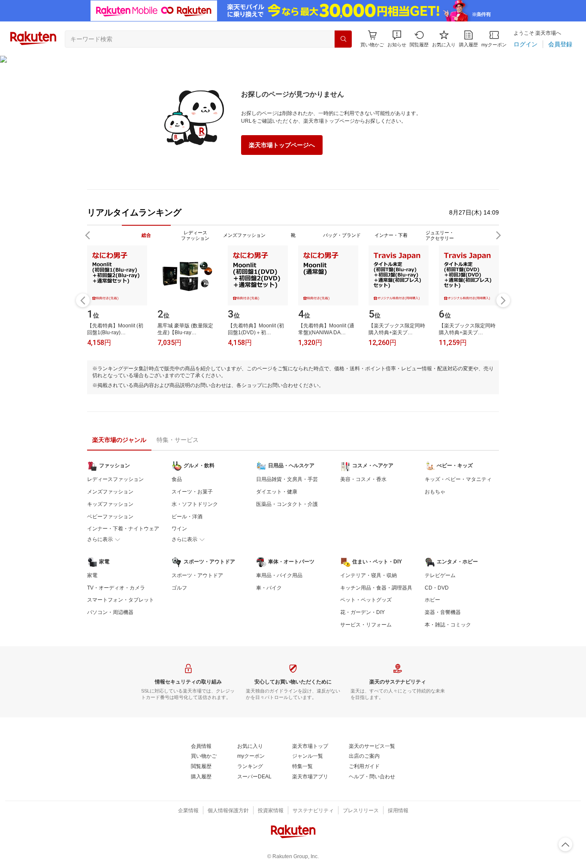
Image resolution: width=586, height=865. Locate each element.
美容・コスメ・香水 (363, 479)
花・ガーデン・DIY (362, 612)
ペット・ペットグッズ (366, 600)
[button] (396, 39)
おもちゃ (435, 492)
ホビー (432, 600)
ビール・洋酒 (187, 517)
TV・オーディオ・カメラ (116, 588)
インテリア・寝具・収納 (368, 575)
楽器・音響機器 (443, 612)
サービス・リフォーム (366, 625)
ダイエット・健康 (276, 492)
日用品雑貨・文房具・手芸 (287, 479)
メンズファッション (110, 492)
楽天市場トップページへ (282, 145)
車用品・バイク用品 (279, 575)
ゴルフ (179, 588)
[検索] (343, 39)
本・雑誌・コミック (448, 625)
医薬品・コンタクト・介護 (287, 504)
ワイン (179, 529)
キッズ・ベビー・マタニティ (458, 479)
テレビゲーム (440, 575)
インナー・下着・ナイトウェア (123, 529)
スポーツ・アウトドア (197, 575)
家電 (92, 575)
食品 (177, 479)
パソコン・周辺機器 (110, 612)
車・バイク (269, 588)
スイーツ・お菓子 (192, 492)
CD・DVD (437, 588)
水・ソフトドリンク (195, 504)
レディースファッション (115, 479)
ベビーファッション (110, 517)
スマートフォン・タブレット (120, 600)
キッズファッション (110, 504)
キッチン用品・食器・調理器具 (376, 588)
